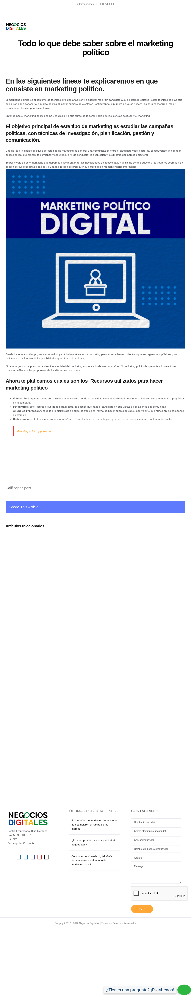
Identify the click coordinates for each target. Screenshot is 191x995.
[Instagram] (19, 857)
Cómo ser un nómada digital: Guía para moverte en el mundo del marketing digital (91, 860)
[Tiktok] (46, 857)
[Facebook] (33, 857)
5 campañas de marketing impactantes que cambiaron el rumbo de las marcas (94, 824)
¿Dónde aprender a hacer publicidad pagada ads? (93, 842)
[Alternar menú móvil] (183, 25)
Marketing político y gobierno (34, 431)
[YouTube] (39, 857)
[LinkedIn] (26, 857)
